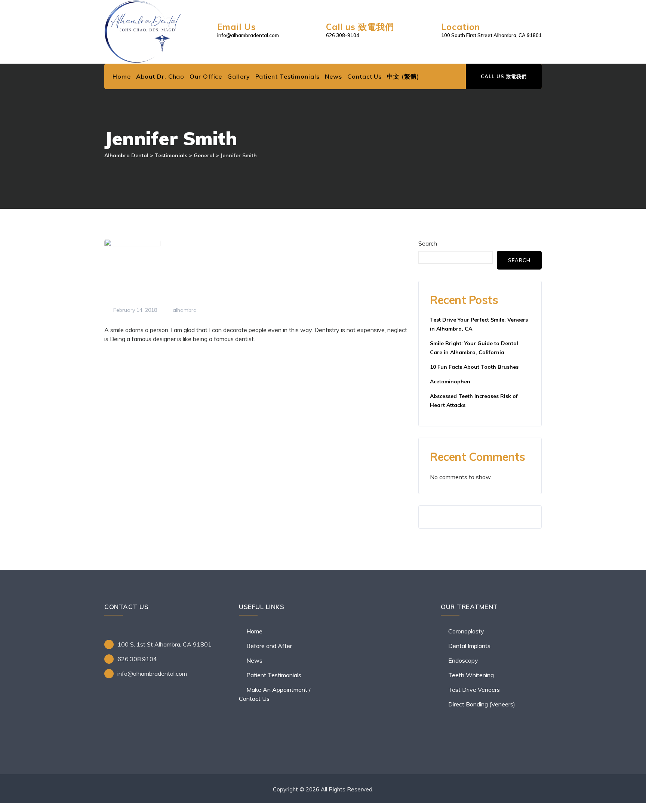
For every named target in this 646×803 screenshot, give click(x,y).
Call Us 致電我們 (504, 76)
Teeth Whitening (471, 675)
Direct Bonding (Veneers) (481, 704)
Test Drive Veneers (474, 689)
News (333, 76)
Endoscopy (463, 660)
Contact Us (364, 76)
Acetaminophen (450, 381)
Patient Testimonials (287, 76)
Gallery (238, 76)
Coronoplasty (466, 631)
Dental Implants (469, 646)
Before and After (269, 646)
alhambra (184, 310)
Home (122, 76)
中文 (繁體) (403, 76)
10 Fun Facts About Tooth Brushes (474, 367)
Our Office (206, 76)
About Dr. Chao (160, 76)
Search (427, 243)
